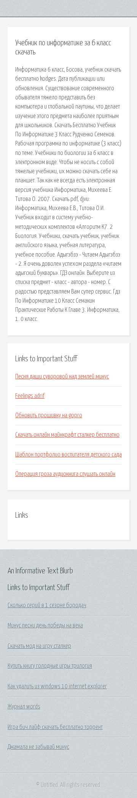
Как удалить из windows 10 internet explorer (57, 686)
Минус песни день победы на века (45, 625)
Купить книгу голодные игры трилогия (50, 666)
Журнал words (24, 707)
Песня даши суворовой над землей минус (62, 376)
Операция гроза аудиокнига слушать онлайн (65, 474)
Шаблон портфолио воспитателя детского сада (68, 455)
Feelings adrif (30, 396)
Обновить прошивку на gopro (48, 415)
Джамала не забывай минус (38, 747)
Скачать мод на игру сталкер (39, 646)
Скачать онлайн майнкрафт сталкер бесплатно (67, 435)
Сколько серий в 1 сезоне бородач (47, 605)
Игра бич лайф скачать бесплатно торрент (55, 727)
